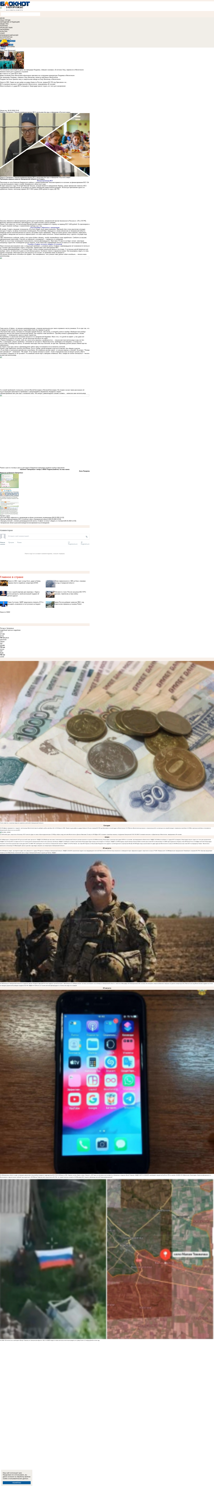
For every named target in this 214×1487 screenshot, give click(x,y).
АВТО (11, 45)
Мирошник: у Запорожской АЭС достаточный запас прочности (19, 839)
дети (26, 523)
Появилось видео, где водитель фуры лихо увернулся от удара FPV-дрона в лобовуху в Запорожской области (32, 850)
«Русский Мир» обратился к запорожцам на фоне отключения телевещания (25, 517)
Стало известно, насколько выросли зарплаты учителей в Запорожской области (21, 823)
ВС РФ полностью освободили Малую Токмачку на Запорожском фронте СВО (24, 1340)
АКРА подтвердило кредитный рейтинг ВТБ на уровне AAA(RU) (163, 1175)
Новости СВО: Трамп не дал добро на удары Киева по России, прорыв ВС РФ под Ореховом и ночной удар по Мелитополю (91, 828)
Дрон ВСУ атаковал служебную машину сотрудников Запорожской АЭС (115, 834)
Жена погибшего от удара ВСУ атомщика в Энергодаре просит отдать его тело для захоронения (184, 839)
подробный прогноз (6, 630)
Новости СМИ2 (5, 612)
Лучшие (11, 542)
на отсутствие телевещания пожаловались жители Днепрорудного (27, 241)
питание (22, 523)
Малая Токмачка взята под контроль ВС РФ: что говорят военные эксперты (54, 1177)
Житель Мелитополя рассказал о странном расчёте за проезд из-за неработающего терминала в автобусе (157, 828)
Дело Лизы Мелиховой (7, 50)
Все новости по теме (7, 73)
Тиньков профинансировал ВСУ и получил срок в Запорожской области (24, 519)
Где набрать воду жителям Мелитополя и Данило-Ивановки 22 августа (73, 834)
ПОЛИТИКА (4, 26)
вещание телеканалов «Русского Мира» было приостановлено (34, 229)
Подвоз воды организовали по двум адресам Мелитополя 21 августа (154, 843)
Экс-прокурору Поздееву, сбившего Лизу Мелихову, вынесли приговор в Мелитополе (29, 77)
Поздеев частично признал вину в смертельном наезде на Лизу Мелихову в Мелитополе (30, 79)
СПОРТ (2, 33)
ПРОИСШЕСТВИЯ (6, 28)
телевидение (45, 523)
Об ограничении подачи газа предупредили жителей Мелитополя (88, 850)
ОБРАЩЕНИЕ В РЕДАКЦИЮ (10, 22)
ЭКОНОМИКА (4, 29)
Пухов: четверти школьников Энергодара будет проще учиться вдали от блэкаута (88, 841)
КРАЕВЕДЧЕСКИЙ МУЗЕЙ (9, 35)
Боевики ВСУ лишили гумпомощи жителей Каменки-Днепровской (94, 1177)
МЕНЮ (2, 18)
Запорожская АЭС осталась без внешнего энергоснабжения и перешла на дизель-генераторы (156, 983)
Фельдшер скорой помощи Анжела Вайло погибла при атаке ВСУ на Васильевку (140, 841)
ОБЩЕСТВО (4, 24)
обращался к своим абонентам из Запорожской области (66, 231)
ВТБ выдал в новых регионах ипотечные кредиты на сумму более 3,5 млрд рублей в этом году (74, 1340)
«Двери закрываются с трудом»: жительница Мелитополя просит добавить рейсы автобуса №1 (29, 828)
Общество (3, 110)
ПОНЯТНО (16, 1483)
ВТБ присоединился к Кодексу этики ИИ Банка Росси (179, 841)
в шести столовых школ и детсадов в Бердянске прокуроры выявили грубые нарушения (34, 468)
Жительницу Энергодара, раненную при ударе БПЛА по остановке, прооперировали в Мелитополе (123, 839)
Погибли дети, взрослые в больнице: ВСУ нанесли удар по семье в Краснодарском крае (27, 834)
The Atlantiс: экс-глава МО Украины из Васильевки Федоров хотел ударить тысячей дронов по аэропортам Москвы (102, 843)
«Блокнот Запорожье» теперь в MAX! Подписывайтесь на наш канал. (45, 469)
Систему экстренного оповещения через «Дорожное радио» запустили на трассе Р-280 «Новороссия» (137, 850)
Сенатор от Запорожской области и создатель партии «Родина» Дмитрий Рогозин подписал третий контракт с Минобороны (37, 983)
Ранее (19, 542)
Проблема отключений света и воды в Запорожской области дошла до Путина (30, 852)
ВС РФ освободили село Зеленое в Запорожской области (47, 843)
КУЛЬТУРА (3, 31)
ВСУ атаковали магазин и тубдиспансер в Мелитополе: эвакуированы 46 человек (160, 834)
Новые (2, 542)
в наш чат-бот (79, 340)
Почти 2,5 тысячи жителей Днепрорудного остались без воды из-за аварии (56, 985)
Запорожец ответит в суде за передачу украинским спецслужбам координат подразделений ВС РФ (30, 1175)
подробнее (17, 630)
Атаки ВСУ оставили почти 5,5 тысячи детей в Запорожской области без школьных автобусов (33, 841)
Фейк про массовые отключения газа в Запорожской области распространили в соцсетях (68, 839)
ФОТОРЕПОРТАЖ (6, 37)
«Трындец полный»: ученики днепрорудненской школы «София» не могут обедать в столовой (32, 521)
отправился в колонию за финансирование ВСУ (70, 182)
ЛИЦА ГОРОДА (5, 20)
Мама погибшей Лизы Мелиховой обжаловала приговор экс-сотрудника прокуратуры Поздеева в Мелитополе (37, 75)
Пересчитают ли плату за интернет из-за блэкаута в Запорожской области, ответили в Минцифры (101, 983)
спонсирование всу (34, 523)
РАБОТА (12, 41)
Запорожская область (7, 523)
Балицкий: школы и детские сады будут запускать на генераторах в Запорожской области (40, 845)
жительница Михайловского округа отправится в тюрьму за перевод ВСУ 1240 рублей (48, 224)
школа (17, 523)
